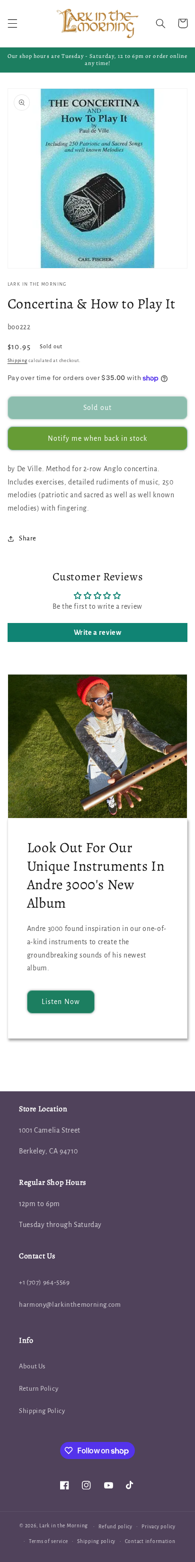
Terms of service (48, 1541)
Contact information (150, 1541)
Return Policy (38, 1388)
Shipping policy (96, 1541)
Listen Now (61, 1001)
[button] (12, 23)
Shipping (17, 360)
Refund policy (115, 1526)
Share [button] (27, 538)
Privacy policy (158, 1526)
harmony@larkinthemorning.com (70, 1304)
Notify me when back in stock (97, 438)
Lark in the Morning (63, 1526)
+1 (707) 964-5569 (44, 1282)
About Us (32, 1366)
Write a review (98, 632)
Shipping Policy (42, 1410)
